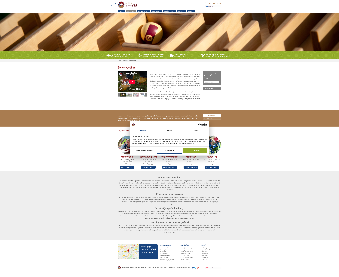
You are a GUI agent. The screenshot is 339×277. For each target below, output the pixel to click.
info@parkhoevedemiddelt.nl (167, 268)
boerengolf (163, 250)
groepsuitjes (156, 11)
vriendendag (204, 253)
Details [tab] (169, 130)
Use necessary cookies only (144, 150)
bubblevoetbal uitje (165, 255)
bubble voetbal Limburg (187, 252)
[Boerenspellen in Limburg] (169, 32)
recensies (180, 11)
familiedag (204, 248)
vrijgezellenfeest (205, 250)
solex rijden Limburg (165, 248)
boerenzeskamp (185, 255)
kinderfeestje (204, 257)
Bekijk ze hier (209, 82)
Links (188, 268)
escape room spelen (186, 263)
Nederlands (210, 268)
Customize (168, 150)
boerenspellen (132, 60)
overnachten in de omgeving (188, 261)
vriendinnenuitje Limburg (167, 259)
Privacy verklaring (181, 268)
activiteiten (130, 11)
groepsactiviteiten (185, 253)
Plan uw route (146, 252)
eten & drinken (168, 11)
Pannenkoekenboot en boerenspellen (184, 187)
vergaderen (204, 259)
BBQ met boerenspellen (163, 187)
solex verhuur (164, 253)
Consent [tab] (143, 130)
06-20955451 (214, 3)
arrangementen (143, 11)
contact (190, 11)
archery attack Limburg (187, 257)
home (120, 11)
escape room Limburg (166, 261)
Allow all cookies (195, 150)
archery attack (164, 257)
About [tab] (196, 130)
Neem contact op (208, 89)
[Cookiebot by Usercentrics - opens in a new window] (199, 124)
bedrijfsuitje (204, 252)
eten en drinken (185, 259)
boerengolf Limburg (186, 250)
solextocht (163, 252)
